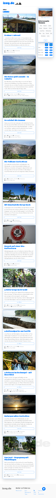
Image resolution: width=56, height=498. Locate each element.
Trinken (15, 265)
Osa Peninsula (8, 306)
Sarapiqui (7, 137)
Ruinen (50, 28)
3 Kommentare (17, 50)
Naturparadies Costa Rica (16, 416)
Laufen (49, 25)
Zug (43, 33)
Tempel (40, 28)
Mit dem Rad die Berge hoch (17, 205)
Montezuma (7, 391)
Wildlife (23, 95)
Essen (16, 137)
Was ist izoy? (19, 490)
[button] (5, 278)
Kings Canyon (47, 17)
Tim (6, 50)
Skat (41, 25)
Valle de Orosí (7, 221)
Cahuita (6, 95)
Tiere (18, 95)
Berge (20, 221)
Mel (6, 94)
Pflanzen (19, 137)
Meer (20, 95)
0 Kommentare (17, 135)
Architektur (43, 36)
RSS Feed (35, 493)
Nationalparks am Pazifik (18, 331)
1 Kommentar (21, 346)
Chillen (15, 95)
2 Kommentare (22, 179)
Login (46, 40)
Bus (22, 433)
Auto (14, 180)
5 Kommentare (22, 94)
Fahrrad (17, 221)
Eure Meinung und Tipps (28, 492)
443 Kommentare (22, 305)
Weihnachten (12, 52)
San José (6, 476)
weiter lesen (19, 47)
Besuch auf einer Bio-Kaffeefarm (14, 247)
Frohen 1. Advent (12, 35)
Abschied (26, 95)
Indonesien (45, 28)
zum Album (19, 302)
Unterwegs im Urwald (16, 290)
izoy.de (8, 3)
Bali (51, 33)
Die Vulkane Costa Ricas (15, 162)
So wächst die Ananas (14, 120)
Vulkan (11, 180)
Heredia (6, 265)
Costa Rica (8, 52)
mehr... (48, 36)
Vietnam (45, 25)
